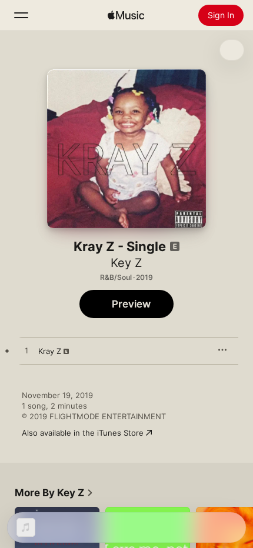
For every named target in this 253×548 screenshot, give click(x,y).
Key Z (126, 263)
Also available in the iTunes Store (83, 432)
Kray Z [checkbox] (49, 351)
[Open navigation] (21, 15)
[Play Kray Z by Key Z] (26, 351)
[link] (54, 492)
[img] (126, 15)
